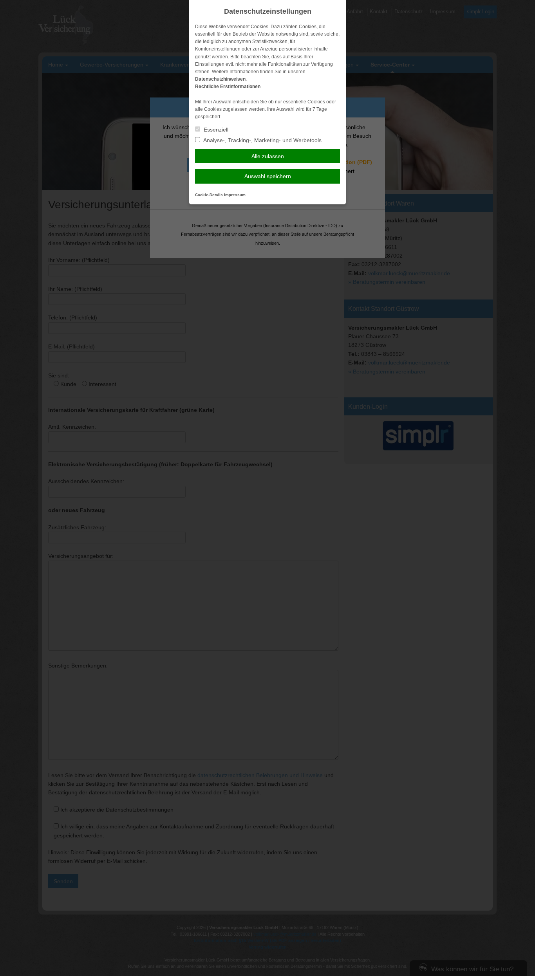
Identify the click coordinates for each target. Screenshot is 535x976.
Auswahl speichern (267, 176)
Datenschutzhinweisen (220, 79)
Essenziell (215, 129)
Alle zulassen (267, 156)
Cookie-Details (209, 195)
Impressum (235, 195)
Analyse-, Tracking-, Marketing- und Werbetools (262, 140)
